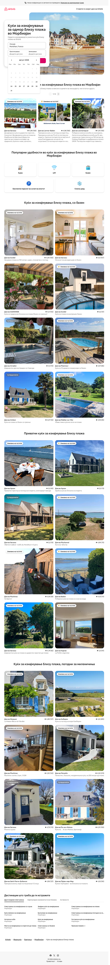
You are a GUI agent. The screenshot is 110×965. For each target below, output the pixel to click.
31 (11, 91)
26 (20, 86)
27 (24, 86)
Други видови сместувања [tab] (14, 900)
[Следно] (58, 94)
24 (11, 86)
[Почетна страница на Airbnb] (9, 9)
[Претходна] (50, 94)
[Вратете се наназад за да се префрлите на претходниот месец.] (11, 60)
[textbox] (17, 54)
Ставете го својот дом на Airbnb (89, 9)
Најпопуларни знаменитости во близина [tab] (42, 900)
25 (15, 86)
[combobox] (27, 46)
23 (36, 82)
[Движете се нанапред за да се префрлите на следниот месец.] (36, 60)
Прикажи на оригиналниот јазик (72, 3)
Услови (59, 961)
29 (32, 86)
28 (28, 86)
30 (36, 86)
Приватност (50, 961)
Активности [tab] (64, 900)
